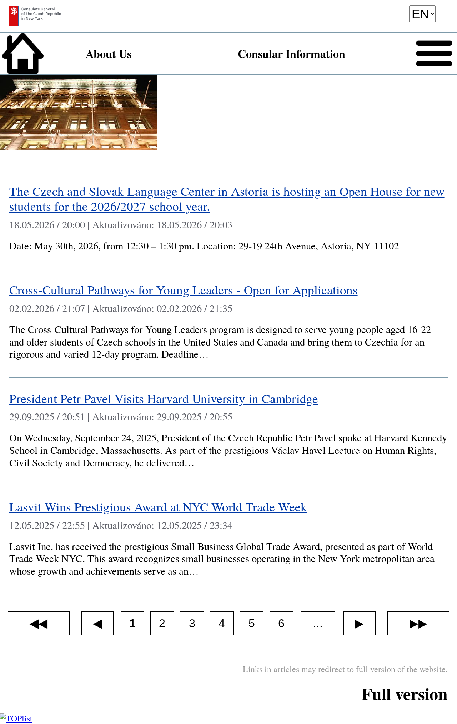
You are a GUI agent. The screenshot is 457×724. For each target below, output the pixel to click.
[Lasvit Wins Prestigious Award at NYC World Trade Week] (228, 540)
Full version (405, 693)
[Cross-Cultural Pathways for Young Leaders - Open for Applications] (228, 323)
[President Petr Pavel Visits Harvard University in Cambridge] (228, 432)
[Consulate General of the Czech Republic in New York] (35, 18)
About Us (108, 53)
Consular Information (291, 53)
